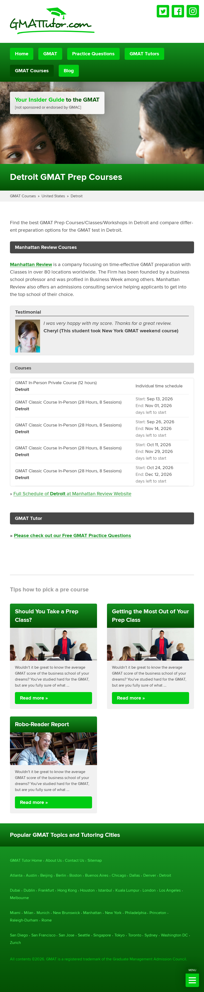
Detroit (77, 196)
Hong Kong (67, 890)
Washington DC (174, 935)
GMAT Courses (32, 71)
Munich (43, 912)
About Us (54, 860)
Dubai (15, 890)
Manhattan (92, 912)
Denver (149, 875)
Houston (87, 890)
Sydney (151, 935)
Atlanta (16, 875)
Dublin (29, 890)
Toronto (134, 935)
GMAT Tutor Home (26, 860)
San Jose (66, 935)
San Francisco (43, 935)
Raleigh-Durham (24, 920)
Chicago (119, 875)
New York (113, 912)
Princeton (158, 912)
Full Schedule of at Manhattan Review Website (72, 493)
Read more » (34, 698)
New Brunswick (66, 912)
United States (53, 196)
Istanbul (105, 890)
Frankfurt (46, 890)
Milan (28, 912)
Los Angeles (170, 890)
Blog (69, 71)
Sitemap (95, 860)
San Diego (19, 935)
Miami (15, 912)
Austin (31, 875)
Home (21, 54)
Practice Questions (93, 54)
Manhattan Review (31, 265)
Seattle (84, 935)
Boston (75, 875)
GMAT (50, 54)
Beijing (46, 875)
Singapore (102, 935)
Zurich (15, 942)
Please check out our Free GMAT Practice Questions (72, 536)
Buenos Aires (96, 875)
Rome (47, 920)
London (149, 890)
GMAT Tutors (144, 54)
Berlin (61, 875)
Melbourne (19, 897)
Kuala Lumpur (127, 890)
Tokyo (119, 935)
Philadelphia (135, 912)
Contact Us (74, 860)
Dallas (134, 875)
